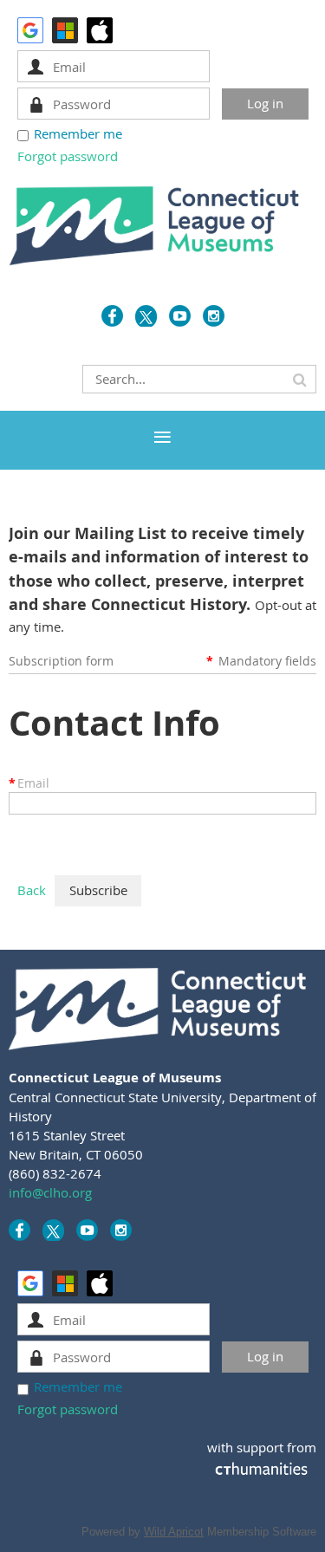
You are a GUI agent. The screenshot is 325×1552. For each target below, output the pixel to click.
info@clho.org (50, 1192)
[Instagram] (213, 316)
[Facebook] (112, 316)
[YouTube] (180, 316)
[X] (146, 316)
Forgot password (67, 156)
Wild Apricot (174, 1531)
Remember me (78, 133)
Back (31, 890)
